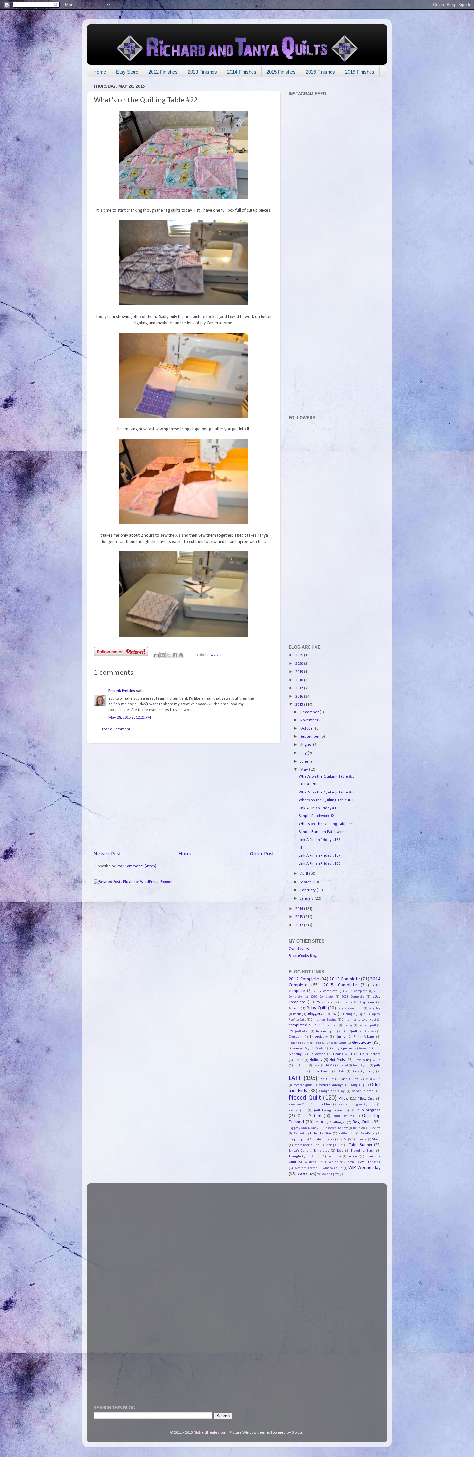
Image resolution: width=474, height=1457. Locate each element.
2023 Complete (353, 997)
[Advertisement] (184, 797)
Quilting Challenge (330, 1122)
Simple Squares (322, 1139)
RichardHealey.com (211, 1433)
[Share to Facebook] (175, 655)
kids (342, 1071)
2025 (299, 655)
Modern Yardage (331, 1085)
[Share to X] (168, 655)
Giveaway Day (299, 1048)
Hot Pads (337, 1060)
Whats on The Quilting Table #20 (326, 824)
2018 (299, 680)
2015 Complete (340, 985)
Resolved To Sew (335, 1128)
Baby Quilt (317, 1008)
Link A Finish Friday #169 (319, 808)
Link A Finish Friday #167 (319, 856)
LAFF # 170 (307, 784)
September (310, 737)
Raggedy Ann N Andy (303, 1128)
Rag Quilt (361, 1122)
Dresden (295, 1037)
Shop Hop (296, 1139)
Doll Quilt (349, 1031)
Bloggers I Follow (322, 1014)
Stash (376, 1139)
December (310, 712)
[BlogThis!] (162, 655)
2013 (299, 917)
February (308, 890)
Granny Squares (340, 1048)
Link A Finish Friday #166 (319, 864)
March (306, 882)
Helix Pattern (370, 1054)
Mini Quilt (372, 1079)
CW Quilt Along (299, 1031)
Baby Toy (374, 1008)
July (304, 753)
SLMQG (346, 1139)
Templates (321, 1151)
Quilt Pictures (343, 1116)
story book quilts (307, 1145)
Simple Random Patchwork (322, 832)
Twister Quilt (312, 1162)
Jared (344, 1065)
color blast (369, 1020)
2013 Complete (345, 979)
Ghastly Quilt (336, 1043)
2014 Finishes (241, 72)
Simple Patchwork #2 (316, 816)
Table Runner (361, 1145)
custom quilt (367, 1025)
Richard (298, 1133)
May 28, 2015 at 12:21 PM (129, 718)
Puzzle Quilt (297, 1110)
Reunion (359, 1128)
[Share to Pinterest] (181, 655)
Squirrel (361, 1139)
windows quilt (333, 1168)
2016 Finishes (320, 72)
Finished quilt (299, 1043)
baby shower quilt (350, 1008)
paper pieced (363, 1091)
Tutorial (353, 1156)
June (304, 761)
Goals (320, 1048)
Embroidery (319, 1037)
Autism (294, 1008)
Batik (297, 1014)
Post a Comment (116, 729)
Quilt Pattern (309, 1116)
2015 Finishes (281, 72)
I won (317, 1065)
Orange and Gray (332, 1091)
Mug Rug (357, 1085)
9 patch (346, 1002)
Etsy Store (127, 72)
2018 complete (356, 991)
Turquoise (334, 1156)
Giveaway (361, 1042)
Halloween (317, 1054)
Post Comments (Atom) (136, 866)
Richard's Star (320, 1133)
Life (302, 848)
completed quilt (302, 1025)
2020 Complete (322, 997)
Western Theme (305, 1168)
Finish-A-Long (364, 1037)
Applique (367, 1002)
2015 (299, 705)
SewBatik (367, 1133)
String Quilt (334, 1145)
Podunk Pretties (121, 691)
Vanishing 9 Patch (341, 1162)
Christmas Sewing (324, 1020)
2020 (299, 664)
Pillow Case (366, 1099)
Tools (340, 1151)
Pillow (343, 1099)
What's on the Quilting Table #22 (327, 792)
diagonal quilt (325, 1031)
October (307, 729)
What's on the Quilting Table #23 (327, 777)
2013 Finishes (202, 72)
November (309, 720)
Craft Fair (331, 1025)
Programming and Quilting (357, 1104)
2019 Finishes (359, 72)
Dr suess (370, 1031)
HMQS (299, 1060)
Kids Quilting (363, 1071)
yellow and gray (328, 1174)
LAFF (295, 1078)
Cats (303, 1020)
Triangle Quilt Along (304, 1156)
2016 (299, 697)
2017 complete (326, 991)
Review (375, 1128)
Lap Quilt (326, 1079)
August (306, 745)
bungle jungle (355, 1014)
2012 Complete (304, 979)
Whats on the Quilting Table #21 (326, 800)
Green (363, 1048)
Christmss (349, 1020)
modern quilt (302, 1085)
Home (99, 72)
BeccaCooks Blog (303, 956)
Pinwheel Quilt (299, 1104)
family (340, 1037)
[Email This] (156, 655)
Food (317, 1043)
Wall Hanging (370, 1162)
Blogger (298, 1433)
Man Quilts (349, 1079)
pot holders (323, 1104)
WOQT (216, 655)
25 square (324, 1002)
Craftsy (348, 1025)
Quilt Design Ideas (327, 1110)
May (304, 770)
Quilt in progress (365, 1110)
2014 (299, 909)
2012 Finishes (163, 72)
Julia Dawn (321, 1071)
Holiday (316, 1060)
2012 (299, 925)
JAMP (330, 1065)
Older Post (262, 854)
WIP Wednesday (364, 1167)
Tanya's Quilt (298, 1151)
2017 (299, 688)
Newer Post (107, 854)
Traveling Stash (362, 1151)
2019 (299, 672)
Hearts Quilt (342, 1054)
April (304, 874)
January (307, 899)
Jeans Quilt (361, 1065)
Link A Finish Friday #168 (319, 840)
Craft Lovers (299, 949)
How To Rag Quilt (367, 1060)
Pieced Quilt (305, 1098)
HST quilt (301, 1065)
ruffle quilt (347, 1133)
